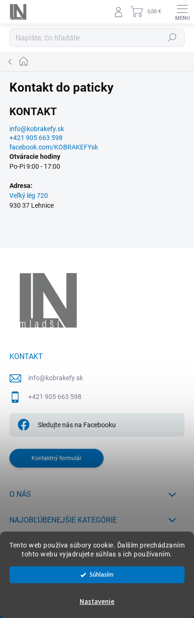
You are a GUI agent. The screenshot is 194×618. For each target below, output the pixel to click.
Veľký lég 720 (28, 195)
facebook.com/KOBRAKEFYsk (53, 147)
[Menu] (182, 11)
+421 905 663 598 (54, 396)
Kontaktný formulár (56, 458)
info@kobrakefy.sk (36, 129)
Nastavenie (97, 602)
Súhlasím (101, 574)
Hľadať (172, 37)
